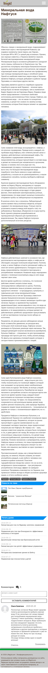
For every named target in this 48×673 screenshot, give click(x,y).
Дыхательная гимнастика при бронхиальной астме (20, 540)
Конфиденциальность (25, 655)
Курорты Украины (29, 479)
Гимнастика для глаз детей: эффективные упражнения (21, 546)
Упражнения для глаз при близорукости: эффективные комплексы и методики (22, 532)
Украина (5, 479)
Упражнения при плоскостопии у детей (16, 559)
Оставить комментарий (24, 601)
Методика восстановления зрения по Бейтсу (18, 552)
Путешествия (15, 479)
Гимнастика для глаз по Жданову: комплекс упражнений (22, 525)
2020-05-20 (31, 606)
